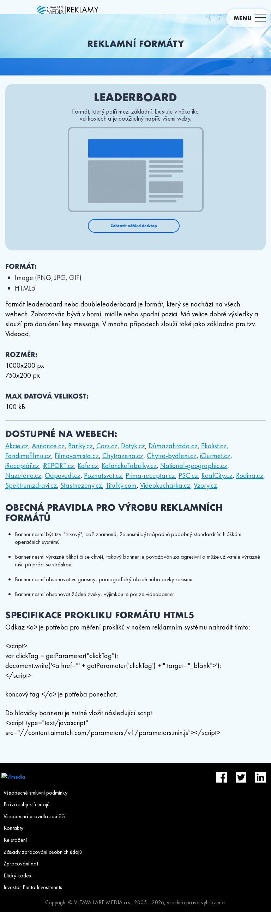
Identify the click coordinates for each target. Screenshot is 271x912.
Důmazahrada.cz (173, 445)
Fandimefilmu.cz (28, 455)
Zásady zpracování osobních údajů (43, 852)
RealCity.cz (217, 475)
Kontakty (13, 828)
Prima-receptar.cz (150, 475)
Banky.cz (80, 445)
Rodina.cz (249, 475)
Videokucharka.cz (165, 485)
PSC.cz (188, 475)
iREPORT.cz (58, 465)
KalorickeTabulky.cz (129, 465)
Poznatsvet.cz (103, 475)
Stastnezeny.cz (81, 485)
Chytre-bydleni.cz (172, 455)
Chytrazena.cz (122, 455)
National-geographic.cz (193, 465)
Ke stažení (15, 840)
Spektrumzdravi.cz (31, 485)
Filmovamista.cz (77, 455)
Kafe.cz (88, 465)
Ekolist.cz (214, 445)
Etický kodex (17, 875)
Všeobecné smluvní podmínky (35, 792)
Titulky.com (121, 485)
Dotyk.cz (133, 445)
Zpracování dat (21, 863)
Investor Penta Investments (33, 887)
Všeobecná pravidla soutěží (34, 816)
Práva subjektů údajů (26, 804)
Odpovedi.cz (62, 475)
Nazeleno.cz (23, 475)
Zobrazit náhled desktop (133, 226)
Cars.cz (107, 445)
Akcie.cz (16, 445)
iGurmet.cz (215, 455)
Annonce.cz (48, 445)
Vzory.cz (205, 485)
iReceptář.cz (22, 465)
